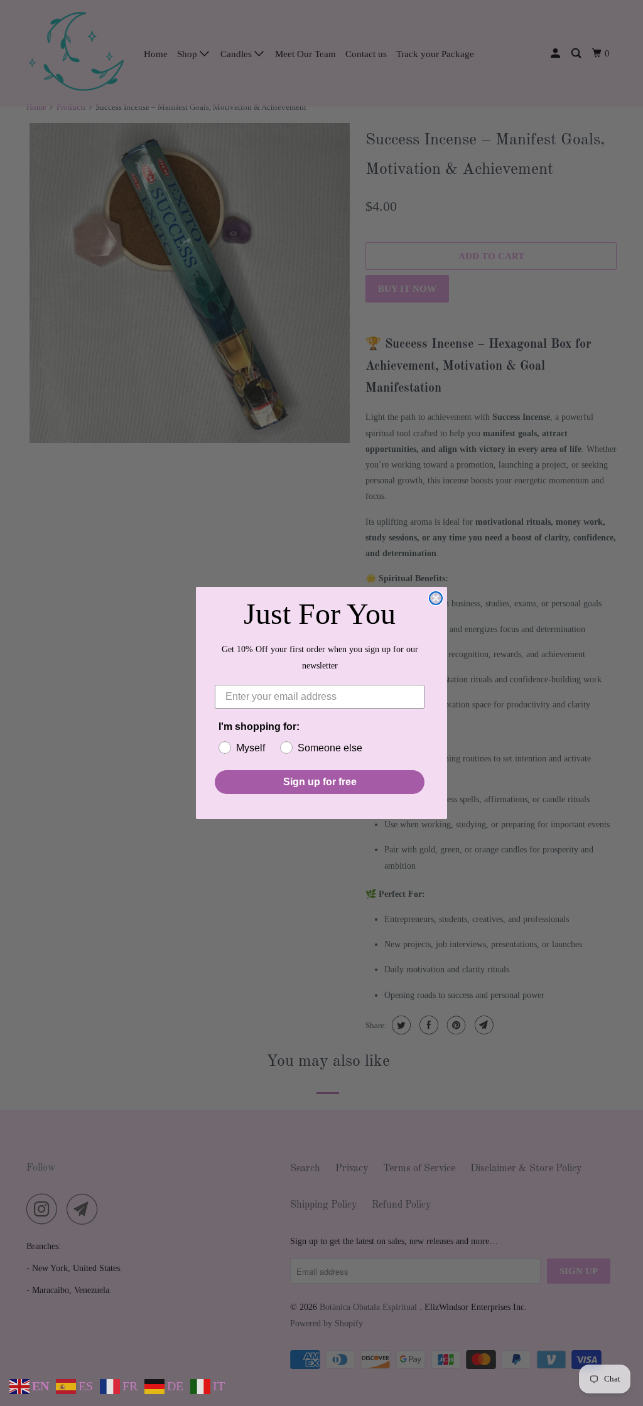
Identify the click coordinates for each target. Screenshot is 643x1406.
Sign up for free (320, 781)
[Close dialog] (436, 598)
